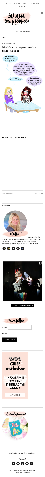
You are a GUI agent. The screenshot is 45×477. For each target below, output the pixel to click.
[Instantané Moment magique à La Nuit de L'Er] (22, 281)
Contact (8, 3)
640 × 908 (12, 43)
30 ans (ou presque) (29, 470)
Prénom (5, 327)
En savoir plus (33, 244)
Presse (24, 3)
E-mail (4, 333)
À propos (17, 3)
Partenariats (34, 3)
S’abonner (22, 6)
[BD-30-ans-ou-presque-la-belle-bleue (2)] (22, 112)
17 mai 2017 (5, 43)
